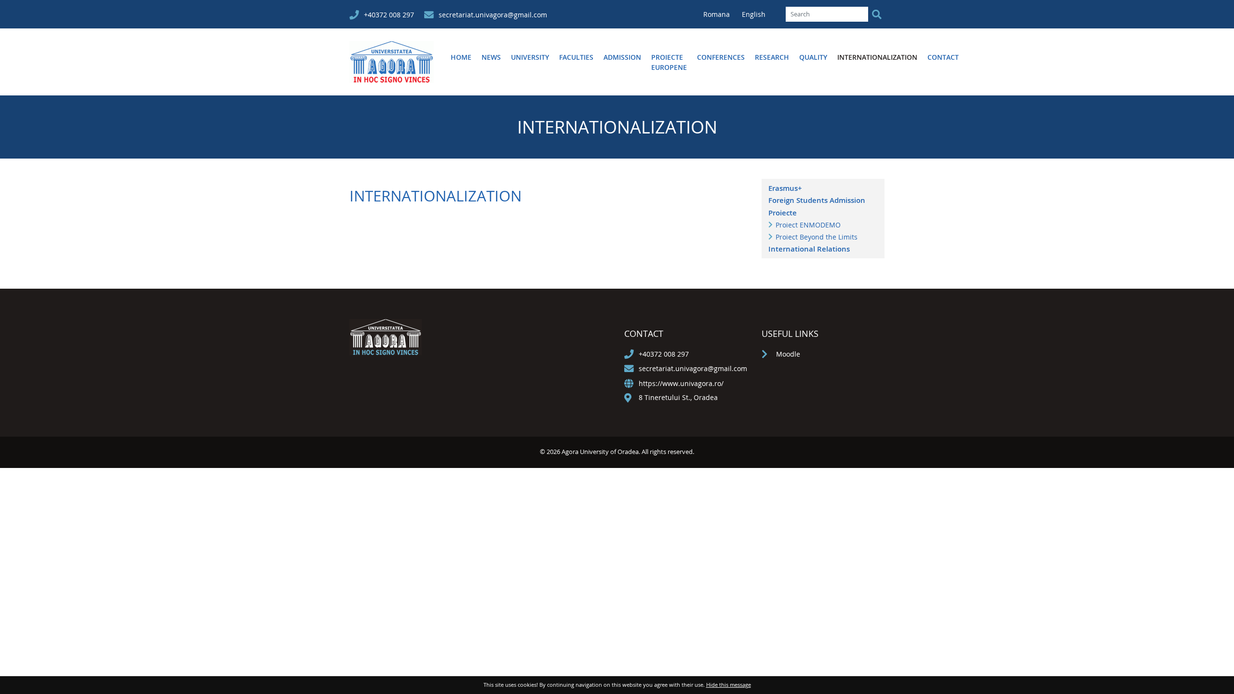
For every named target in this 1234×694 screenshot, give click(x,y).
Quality (813, 57)
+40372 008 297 (389, 14)
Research (772, 57)
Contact (943, 57)
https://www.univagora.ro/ (681, 383)
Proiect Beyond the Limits (817, 236)
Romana (717, 14)
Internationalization (877, 57)
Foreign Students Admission (816, 200)
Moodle (788, 354)
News (491, 57)
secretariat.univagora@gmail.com (493, 14)
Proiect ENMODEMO (808, 224)
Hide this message (728, 684)
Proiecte (782, 213)
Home (461, 57)
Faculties (576, 57)
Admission (622, 57)
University (530, 57)
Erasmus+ (785, 188)
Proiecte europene (669, 62)
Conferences (721, 57)
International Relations (809, 249)
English (753, 14)
